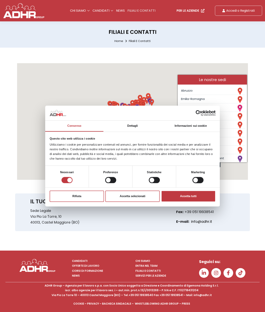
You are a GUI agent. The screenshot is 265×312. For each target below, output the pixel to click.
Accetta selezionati (132, 196)
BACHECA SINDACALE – (118, 304)
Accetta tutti (188, 196)
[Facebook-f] (228, 273)
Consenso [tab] (74, 126)
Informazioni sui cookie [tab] (191, 126)
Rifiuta (76, 196)
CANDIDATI (101, 10)
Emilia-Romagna (193, 99)
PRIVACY (93, 304)
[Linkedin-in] (204, 273)
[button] (152, 102)
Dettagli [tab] (132, 126)
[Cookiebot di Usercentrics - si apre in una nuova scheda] (199, 113)
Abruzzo (187, 90)
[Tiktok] (240, 273)
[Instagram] (216, 273)
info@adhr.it (201, 221)
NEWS (120, 10)
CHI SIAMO (78, 10)
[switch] (110, 180)
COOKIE (78, 304)
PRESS (186, 304)
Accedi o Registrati (240, 10)
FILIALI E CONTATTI (141, 10)
